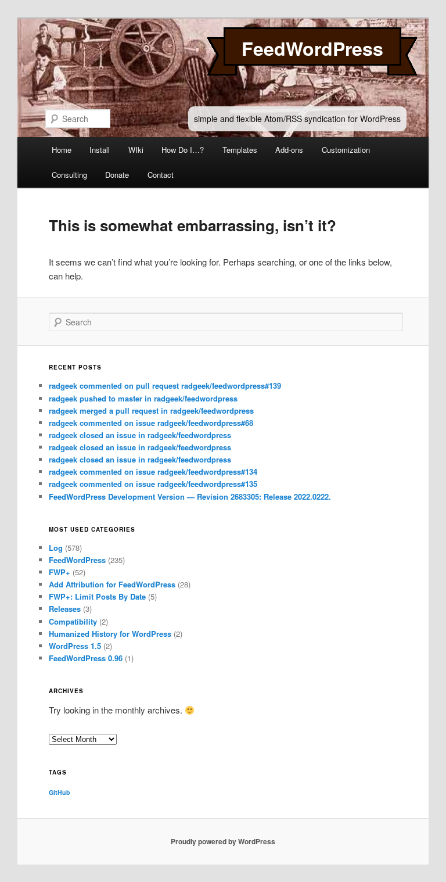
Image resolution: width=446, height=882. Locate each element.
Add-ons (289, 149)
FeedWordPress (312, 48)
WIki (135, 149)
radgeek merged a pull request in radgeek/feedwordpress (151, 410)
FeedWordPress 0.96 (86, 658)
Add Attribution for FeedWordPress (112, 584)
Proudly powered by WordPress (223, 841)
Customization (346, 149)
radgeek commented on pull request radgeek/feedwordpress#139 (165, 385)
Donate (117, 174)
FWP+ (59, 572)
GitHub (59, 792)
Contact (161, 174)
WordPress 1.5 (75, 645)
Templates (239, 149)
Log (56, 547)
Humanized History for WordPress (110, 633)
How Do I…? (182, 149)
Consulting (69, 174)
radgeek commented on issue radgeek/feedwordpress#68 (151, 422)
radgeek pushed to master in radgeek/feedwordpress (143, 398)
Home (61, 149)
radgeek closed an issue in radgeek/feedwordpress (140, 434)
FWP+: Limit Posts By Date (97, 596)
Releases (65, 608)
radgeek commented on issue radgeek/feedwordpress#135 (153, 483)
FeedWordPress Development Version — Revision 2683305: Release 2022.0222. (190, 496)
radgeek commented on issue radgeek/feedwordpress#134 (153, 471)
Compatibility (73, 621)
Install (99, 149)
